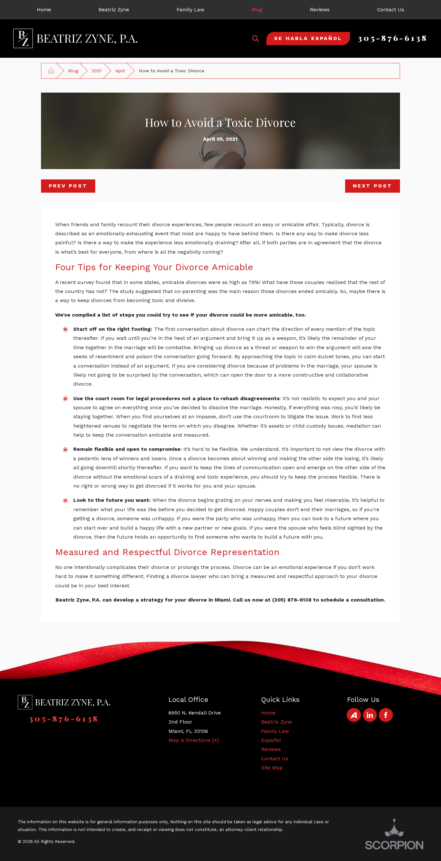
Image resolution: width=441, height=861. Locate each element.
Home (268, 713)
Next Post (372, 186)
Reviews (271, 749)
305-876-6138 (393, 37)
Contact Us (274, 758)
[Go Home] (51, 70)
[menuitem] (44, 9)
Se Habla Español (308, 38)
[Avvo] (354, 715)
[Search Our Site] (255, 38)
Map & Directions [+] (194, 740)
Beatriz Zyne (276, 722)
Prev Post (68, 186)
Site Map (272, 768)
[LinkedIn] (370, 715)
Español (271, 740)
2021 (96, 70)
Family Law (275, 731)
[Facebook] (386, 715)
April (120, 70)
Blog (73, 70)
